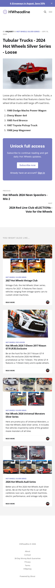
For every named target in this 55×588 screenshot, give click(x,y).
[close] (51, 3)
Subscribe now (27, 165)
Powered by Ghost (27, 576)
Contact (27, 555)
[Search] (45, 12)
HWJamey (9, 31)
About (27, 551)
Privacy (28, 562)
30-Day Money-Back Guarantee (27, 558)
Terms (27, 565)
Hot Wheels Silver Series (28, 31)
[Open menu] (50, 12)
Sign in (41, 172)
